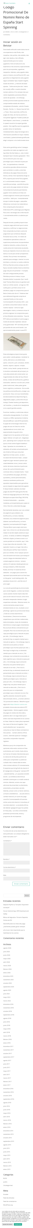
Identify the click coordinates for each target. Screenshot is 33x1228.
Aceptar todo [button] (18, 1224)
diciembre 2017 (8, 1046)
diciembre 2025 (8, 976)
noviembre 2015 (8, 1134)
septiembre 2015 (8, 1141)
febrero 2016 (7, 1124)
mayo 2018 (6, 1029)
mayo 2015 (6, 1155)
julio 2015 (6, 1148)
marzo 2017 (7, 1078)
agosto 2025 (7, 990)
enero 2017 (6, 1085)
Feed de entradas (8, 1198)
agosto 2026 (7, 948)
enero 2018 (6, 1043)
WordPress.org (8, 1205)
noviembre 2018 (8, 1008)
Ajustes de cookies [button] (7, 1224)
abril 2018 (6, 1032)
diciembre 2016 (8, 1088)
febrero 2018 (7, 1039)
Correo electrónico (9, 867)
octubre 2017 (7, 1053)
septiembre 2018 (8, 1015)
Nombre (6, 859)
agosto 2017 (7, 1060)
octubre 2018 (7, 1011)
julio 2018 (6, 1022)
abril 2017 (6, 1074)
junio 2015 (6, 1152)
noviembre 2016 (8, 1092)
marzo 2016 (7, 1120)
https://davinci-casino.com (18, 704)
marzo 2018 (7, 1036)
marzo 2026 (7, 965)
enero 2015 (6, 1169)
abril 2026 (6, 962)
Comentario (7, 841)
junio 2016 (6, 1110)
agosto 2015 (7, 1145)
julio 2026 (6, 951)
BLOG (5, 1178)
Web (4, 875)
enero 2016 (6, 1127)
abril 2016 (6, 1117)
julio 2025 (6, 994)
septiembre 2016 (8, 1099)
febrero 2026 (7, 969)
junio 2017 (6, 1067)
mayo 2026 (6, 958)
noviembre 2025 (8, 980)
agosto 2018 (7, 1018)
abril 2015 (6, 1159)
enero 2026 (6, 973)
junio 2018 (6, 1025)
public (5, 1182)
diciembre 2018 (8, 1004)
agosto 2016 (7, 1102)
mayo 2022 (6, 997)
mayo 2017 (6, 1071)
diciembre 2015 (8, 1131)
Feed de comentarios (9, 1201)
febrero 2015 (7, 1166)
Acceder (5, 1194)
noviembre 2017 (8, 1050)
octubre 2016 (7, 1095)
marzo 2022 (7, 1001)
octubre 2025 (7, 983)
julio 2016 (6, 1106)
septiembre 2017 (8, 1057)
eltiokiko (7, 32)
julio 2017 (6, 1064)
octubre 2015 (7, 1138)
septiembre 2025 (8, 987)
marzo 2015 (7, 1162)
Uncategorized (23, 32)
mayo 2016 (6, 1113)
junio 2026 (6, 955)
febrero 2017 (7, 1081)
